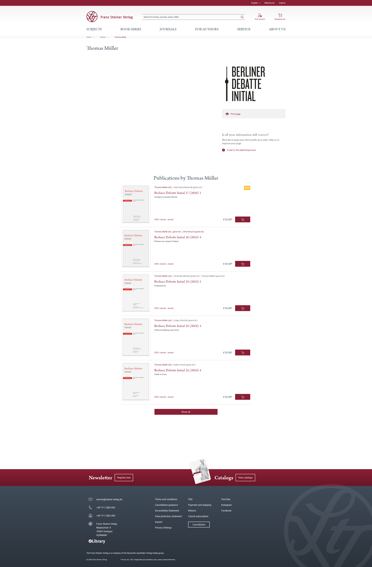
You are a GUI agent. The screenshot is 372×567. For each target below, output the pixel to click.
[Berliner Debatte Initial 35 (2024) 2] (136, 292)
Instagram (226, 505)
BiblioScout (269, 2)
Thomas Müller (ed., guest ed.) (168, 231)
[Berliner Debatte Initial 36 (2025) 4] (136, 248)
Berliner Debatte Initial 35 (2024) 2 (177, 282)
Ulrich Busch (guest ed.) (193, 231)
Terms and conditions (166, 499)
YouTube (225, 499)
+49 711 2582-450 (105, 507)
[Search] (242, 17)
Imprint (282, 2)
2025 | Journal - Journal (163, 308)
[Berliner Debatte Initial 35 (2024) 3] (136, 337)
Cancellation (199, 524)
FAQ (190, 499)
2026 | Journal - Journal (163, 219)
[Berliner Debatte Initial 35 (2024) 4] (136, 381)
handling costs (151, 559)
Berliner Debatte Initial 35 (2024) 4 (177, 370)
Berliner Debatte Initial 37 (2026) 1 (177, 193)
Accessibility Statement (167, 510)
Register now (123, 477)
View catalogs (245, 477)
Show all (185, 411)
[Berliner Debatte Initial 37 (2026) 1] (136, 204)
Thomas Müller (120, 37)
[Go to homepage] (109, 16)
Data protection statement (168, 516)
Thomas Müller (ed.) (163, 187)
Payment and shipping (199, 505)
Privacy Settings (163, 527)
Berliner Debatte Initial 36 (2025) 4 (177, 237)
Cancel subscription (198, 516)
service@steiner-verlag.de (109, 499)
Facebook (226, 510)
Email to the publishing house (241, 149)
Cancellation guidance (166, 505)
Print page (235, 113)
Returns (192, 510)
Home (88, 37)
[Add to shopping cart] (242, 219)
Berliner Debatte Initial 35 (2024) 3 (177, 326)
